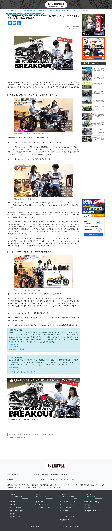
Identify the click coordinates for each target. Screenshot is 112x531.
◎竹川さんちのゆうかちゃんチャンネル (22, 372)
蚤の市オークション (41, 505)
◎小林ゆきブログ (15, 344)
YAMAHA (45, 474)
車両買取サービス (65, 520)
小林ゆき (31, 13)
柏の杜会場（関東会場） (92, 502)
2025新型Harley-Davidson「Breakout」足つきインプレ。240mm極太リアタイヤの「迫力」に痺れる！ (53, 10)
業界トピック (64, 480)
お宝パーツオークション (43, 508)
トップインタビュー (40, 480)
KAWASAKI (55, 474)
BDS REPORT (64, 511)
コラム (73, 480)
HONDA (36, 474)
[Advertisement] (93, 171)
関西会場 (87, 505)
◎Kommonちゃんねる (16, 349)
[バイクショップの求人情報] (93, 25)
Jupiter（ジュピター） (67, 517)
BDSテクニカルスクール (67, 502)
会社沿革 (12, 505)
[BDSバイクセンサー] (93, 48)
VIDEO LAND (64, 514)
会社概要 (12, 502)
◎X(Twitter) (13, 347)
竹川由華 (37, 13)
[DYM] (93, 208)
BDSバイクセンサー (66, 508)
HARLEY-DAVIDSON (12, 13)
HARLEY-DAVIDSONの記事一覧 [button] (19, 434)
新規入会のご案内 (15, 508)
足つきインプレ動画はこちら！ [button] (43, 434)
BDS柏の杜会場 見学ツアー (93, 511)
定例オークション (40, 502)
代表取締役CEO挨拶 (16, 511)
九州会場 (87, 508)
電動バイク (53, 480)
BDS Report (11, 10)
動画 (42, 13)
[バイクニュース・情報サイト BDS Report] (56, 4)
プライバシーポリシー (17, 517)
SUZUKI (64, 474)
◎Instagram (13, 369)
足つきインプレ (23, 13)
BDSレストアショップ (66, 505)
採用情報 (12, 514)
